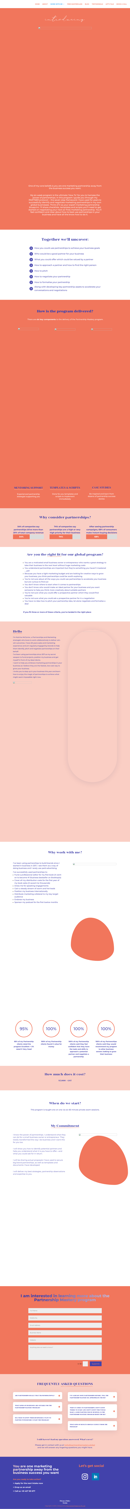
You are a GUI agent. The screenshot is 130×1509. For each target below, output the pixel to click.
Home (37, 4)
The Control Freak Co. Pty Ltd (75, 1506)
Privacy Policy (65, 1501)
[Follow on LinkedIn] (95, 1476)
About (45, 4)
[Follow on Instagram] (85, 1477)
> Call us (17, 1491)
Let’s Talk (110, 4)
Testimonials (97, 4)
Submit (96, 1364)
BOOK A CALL (121, 4)
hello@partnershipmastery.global (79, 1445)
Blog (87, 4)
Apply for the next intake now (29, 1483)
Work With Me (56, 4)
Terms (65, 1503)
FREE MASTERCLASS (74, 4)
